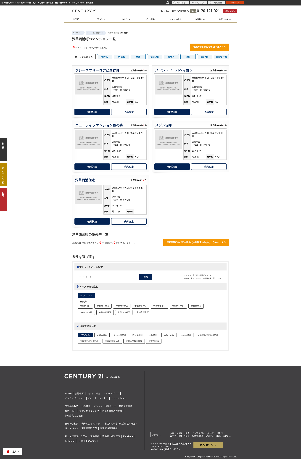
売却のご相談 (71, 423)
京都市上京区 (103, 306)
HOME (76, 19)
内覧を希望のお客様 (112, 411)
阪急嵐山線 (137, 335)
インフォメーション (75, 398)
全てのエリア (86, 295)
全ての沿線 (85, 335)
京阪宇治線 (169, 335)
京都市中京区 (141, 306)
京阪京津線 (186, 335)
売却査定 (129, 111)
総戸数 (204, 56)
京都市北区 (85, 306)
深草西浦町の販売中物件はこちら (209, 47)
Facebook (128, 436)
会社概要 (150, 19)
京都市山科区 (124, 312)
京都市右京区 (86, 312)
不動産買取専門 (89, 428)
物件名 (104, 56)
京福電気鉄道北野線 (89, 341)
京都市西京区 (143, 312)
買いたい (101, 19)
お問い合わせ (229, 11)
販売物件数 (221, 56)
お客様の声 (200, 19)
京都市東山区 (159, 306)
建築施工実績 (125, 406)
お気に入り (200, 3)
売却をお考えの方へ (91, 423)
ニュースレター (119, 398)
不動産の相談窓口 (111, 436)
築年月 (171, 56)
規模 (188, 56)
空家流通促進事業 (109, 428)
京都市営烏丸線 (112, 341)
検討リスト (70, 411)
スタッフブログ (111, 393)
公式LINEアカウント (88, 441)
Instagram (70, 441)
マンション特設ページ (105, 406)
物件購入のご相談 (74, 415)
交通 (138, 56)
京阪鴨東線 (154, 341)
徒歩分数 (154, 56)
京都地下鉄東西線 (134, 341)
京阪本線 (153, 335)
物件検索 (86, 406)
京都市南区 (196, 306)
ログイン (235, 3)
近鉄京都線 (102, 335)
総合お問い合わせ (208, 445)
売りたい (126, 19)
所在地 (121, 56)
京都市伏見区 (113, 33)
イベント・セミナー (98, 398)
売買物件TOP (71, 406)
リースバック (71, 428)
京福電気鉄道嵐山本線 (208, 335)
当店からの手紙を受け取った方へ (121, 423)
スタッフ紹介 (175, 19)
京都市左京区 (122, 306)
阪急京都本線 (120, 335)
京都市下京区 (178, 306)
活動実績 (94, 436)
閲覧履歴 (218, 3)
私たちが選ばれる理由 (76, 436)
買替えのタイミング (89, 411)
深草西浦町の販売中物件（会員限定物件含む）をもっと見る (196, 242)
